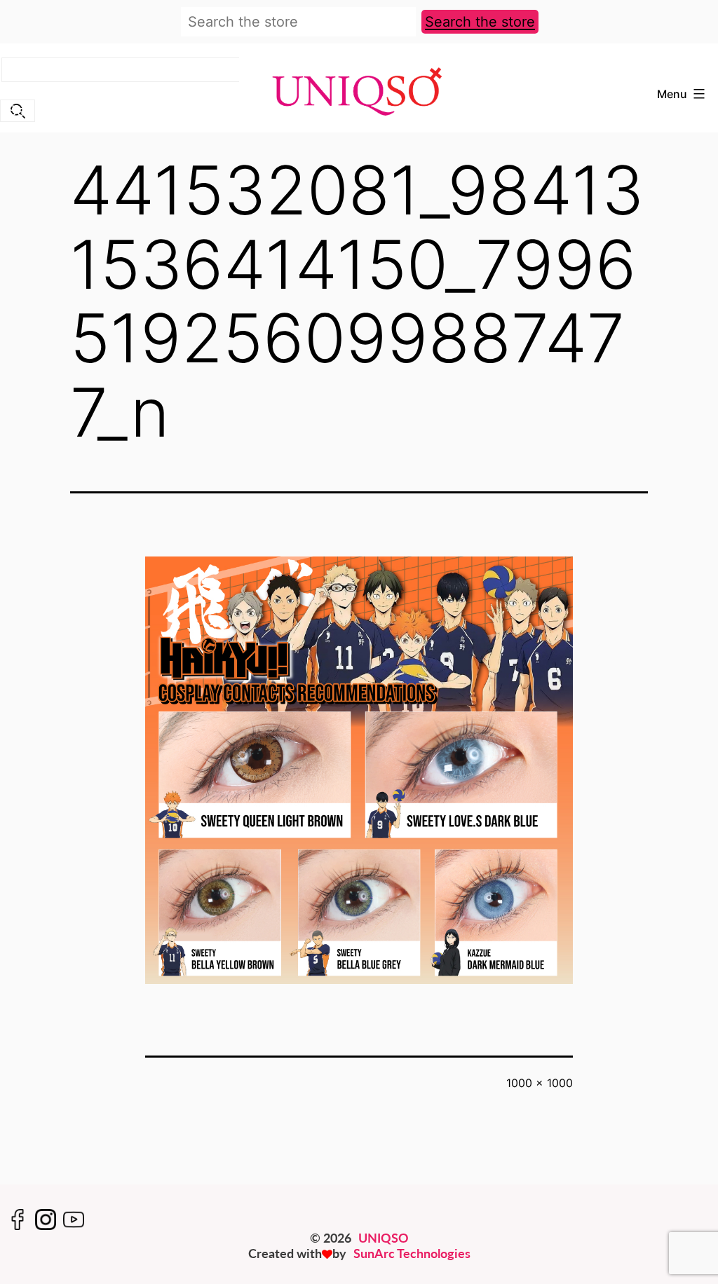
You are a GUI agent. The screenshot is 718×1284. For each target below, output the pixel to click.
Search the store (480, 21)
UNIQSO (383, 1237)
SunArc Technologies (411, 1253)
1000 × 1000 (539, 1083)
